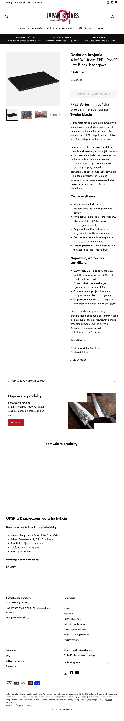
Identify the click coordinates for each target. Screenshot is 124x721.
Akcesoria (67, 28)
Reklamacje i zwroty (15, 660)
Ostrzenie (52, 28)
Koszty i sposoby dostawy (75, 629)
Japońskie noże (35, 28)
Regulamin (68, 613)
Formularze (11, 666)
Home (22, 28)
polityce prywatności (77, 696)
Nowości (100, 28)
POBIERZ (11, 567)
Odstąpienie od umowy (74, 624)
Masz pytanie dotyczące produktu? (27, 380)
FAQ (79, 28)
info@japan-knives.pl (15, 2)
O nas (66, 603)
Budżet (88, 28)
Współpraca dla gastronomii (76, 634)
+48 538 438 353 (36, 2)
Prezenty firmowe (71, 639)
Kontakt (67, 608)
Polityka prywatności (73, 618)
